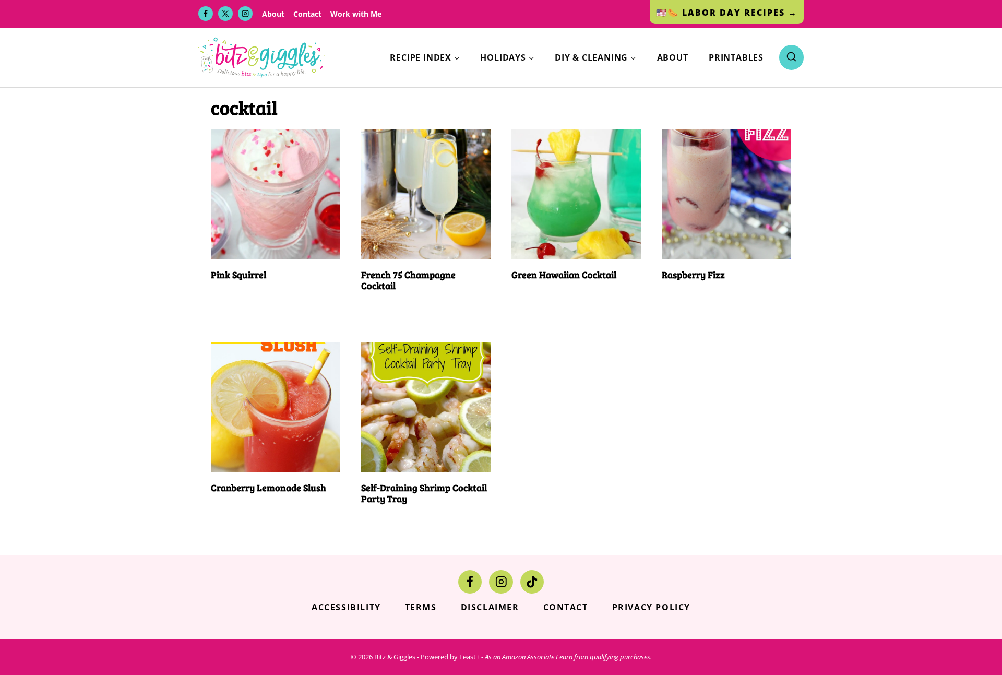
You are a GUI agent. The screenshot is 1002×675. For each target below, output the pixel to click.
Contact (307, 14)
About (273, 14)
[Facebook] (205, 13)
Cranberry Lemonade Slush (268, 487)
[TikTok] (532, 582)
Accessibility (346, 607)
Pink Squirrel (238, 274)
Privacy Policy (651, 607)
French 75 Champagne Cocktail (408, 280)
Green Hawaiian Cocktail (563, 274)
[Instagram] (245, 13)
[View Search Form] (791, 57)
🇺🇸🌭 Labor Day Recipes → (726, 12)
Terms (421, 607)
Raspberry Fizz (693, 274)
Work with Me (355, 14)
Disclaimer (490, 607)
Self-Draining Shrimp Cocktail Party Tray (424, 493)
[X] (225, 13)
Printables (736, 57)
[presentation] (275, 194)
